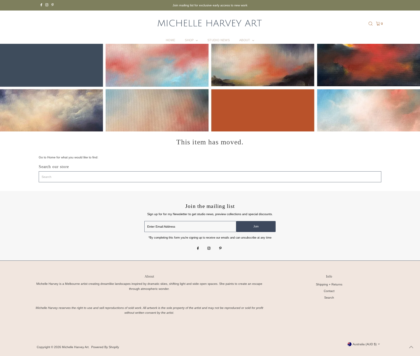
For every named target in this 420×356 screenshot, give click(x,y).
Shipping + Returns (329, 284)
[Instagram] (46, 5)
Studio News (218, 40)
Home (170, 40)
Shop (190, 40)
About (245, 40)
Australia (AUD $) (365, 344)
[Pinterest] (52, 5)
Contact (329, 291)
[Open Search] (371, 24)
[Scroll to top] (411, 347)
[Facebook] (41, 5)
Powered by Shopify (105, 347)
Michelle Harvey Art (75, 347)
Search (329, 297)
